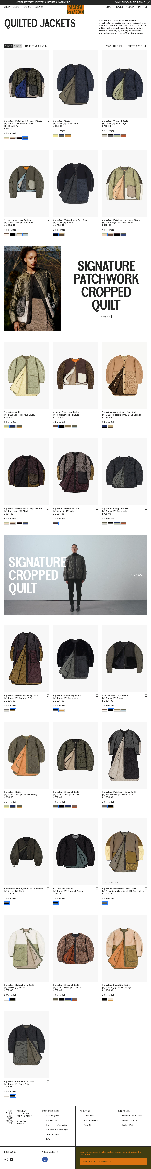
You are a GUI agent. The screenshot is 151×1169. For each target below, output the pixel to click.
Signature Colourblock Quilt (19, 985)
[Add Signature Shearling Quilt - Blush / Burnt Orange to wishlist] (146, 985)
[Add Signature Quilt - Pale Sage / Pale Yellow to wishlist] (48, 412)
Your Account (53, 1134)
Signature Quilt (61, 121)
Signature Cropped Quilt (115, 121)
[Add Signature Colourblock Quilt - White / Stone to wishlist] (48, 985)
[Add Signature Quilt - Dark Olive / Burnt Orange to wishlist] (48, 792)
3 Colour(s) (59, 131)
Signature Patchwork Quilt (67, 509)
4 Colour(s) (10, 133)
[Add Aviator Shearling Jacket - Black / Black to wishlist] (146, 695)
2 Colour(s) (59, 230)
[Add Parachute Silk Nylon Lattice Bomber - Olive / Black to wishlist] (48, 888)
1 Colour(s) (59, 518)
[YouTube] (11, 1159)
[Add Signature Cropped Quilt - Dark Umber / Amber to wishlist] (97, 985)
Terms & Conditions (132, 1116)
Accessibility (50, 1152)
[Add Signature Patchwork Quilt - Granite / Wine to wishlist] (97, 509)
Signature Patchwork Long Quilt (21, 695)
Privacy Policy (129, 1120)
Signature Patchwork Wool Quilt (119, 888)
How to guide (52, 1116)
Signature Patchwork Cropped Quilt (23, 121)
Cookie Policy (129, 1125)
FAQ (48, 1139)
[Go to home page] (75, 9)
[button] (148, 2)
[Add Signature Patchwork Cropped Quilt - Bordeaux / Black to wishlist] (48, 509)
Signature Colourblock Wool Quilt (70, 220)
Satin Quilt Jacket (63, 888)
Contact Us (51, 1120)
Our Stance (90, 1116)
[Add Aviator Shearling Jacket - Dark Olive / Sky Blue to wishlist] (48, 220)
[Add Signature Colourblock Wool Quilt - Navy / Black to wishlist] (97, 220)
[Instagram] (6, 1159)
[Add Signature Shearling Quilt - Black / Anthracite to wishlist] (97, 695)
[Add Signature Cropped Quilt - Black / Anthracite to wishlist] (146, 509)
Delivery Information (57, 1125)
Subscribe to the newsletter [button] (97, 1161)
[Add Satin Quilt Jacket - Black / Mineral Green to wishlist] (97, 888)
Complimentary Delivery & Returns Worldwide (92, 2)
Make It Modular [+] (36, 46)
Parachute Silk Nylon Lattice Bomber (23, 888)
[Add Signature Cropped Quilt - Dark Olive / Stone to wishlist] (97, 792)
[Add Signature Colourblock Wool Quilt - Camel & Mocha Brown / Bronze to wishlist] (146, 412)
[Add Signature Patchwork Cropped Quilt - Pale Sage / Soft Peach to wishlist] (146, 220)
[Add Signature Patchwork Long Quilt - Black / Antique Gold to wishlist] (48, 695)
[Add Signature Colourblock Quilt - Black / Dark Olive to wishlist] (48, 1081)
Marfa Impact (91, 1120)
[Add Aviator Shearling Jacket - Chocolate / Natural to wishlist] (97, 412)
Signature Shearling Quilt (67, 695)
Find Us (87, 1125)
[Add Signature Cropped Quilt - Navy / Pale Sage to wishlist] (146, 121)
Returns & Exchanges (57, 1129)
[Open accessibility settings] (45, 1159)
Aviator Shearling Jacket (17, 220)
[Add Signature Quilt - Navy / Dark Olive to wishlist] (97, 121)
